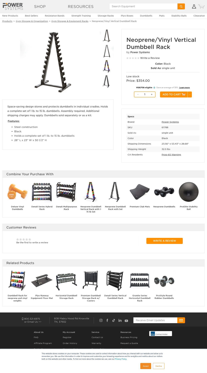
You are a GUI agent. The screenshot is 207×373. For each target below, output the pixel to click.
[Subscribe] (181, 320)
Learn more (184, 87)
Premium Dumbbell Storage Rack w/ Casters (91, 298)
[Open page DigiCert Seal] (159, 333)
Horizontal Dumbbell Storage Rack (66, 296)
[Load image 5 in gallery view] (107, 81)
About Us (38, 332)
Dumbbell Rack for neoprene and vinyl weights (17, 298)
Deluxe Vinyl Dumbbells (17, 207)
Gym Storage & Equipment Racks (69, 21)
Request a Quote (129, 343)
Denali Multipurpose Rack (66, 207)
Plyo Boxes (127, 16)
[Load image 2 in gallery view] (107, 36)
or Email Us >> (33, 321)
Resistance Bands (54, 16)
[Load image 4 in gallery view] (107, 66)
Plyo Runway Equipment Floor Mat (42, 296)
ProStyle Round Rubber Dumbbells (164, 296)
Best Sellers (31, 16)
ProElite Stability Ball (189, 207)
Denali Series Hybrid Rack (41, 207)
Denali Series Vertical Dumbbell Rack (115, 296)
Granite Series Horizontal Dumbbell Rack (139, 298)
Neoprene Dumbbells (164, 206)
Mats (161, 16)
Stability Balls (179, 16)
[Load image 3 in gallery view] (107, 51)
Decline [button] (158, 366)
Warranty (96, 343)
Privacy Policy (120, 359)
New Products (10, 16)
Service (95, 332)
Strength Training (81, 16)
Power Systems (140, 52)
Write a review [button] (164, 240)
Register (67, 337)
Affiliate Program (43, 343)
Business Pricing (128, 337)
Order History (70, 343)
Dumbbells (146, 16)
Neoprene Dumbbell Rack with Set (115, 207)
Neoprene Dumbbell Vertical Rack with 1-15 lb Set (91, 209)
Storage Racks (106, 16)
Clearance (199, 16)
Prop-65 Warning (171, 154)
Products (7, 21)
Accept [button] (146, 366)
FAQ (36, 337)
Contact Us (97, 337)
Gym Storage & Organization (32, 21)
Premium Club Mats (140, 206)
